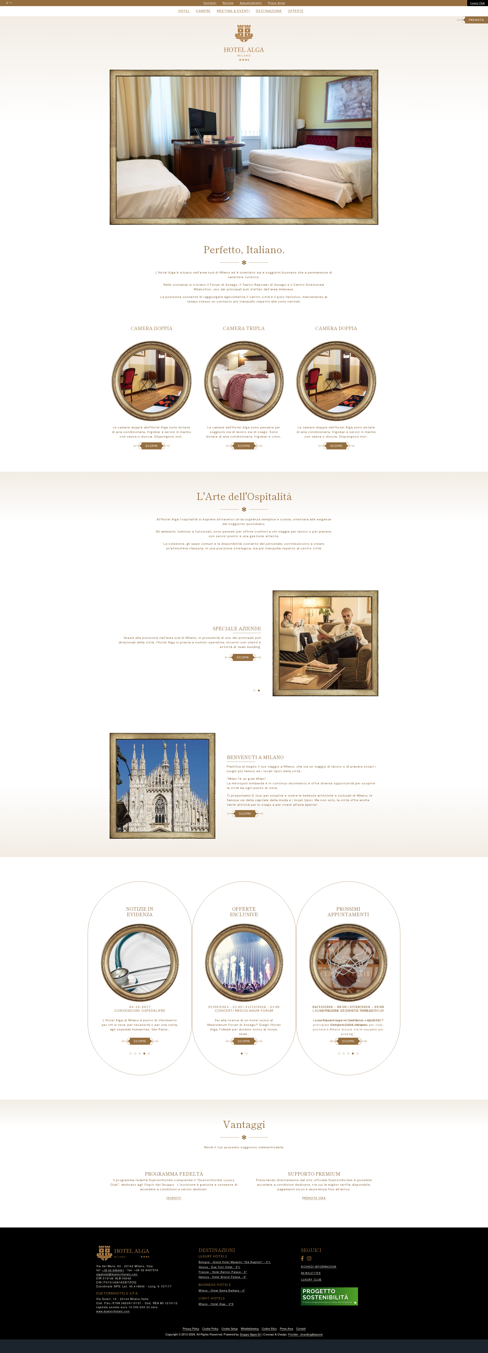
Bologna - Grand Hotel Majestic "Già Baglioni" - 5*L (235, 1262)
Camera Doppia (152, 328)
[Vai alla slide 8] (130, 1053)
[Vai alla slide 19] (357, 1053)
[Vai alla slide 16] (343, 1053)
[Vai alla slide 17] (348, 1053)
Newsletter (311, 1273)
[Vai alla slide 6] (254, 690)
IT (7, 3)
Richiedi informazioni (318, 1266)
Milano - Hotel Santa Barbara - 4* (222, 1290)
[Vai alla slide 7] (259, 690)
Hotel (184, 11)
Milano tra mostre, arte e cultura (244, 1007)
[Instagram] (310, 1259)
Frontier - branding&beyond (305, 1334)
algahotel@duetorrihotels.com (117, 1274)
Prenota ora (314, 1198)
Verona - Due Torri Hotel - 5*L (219, 1267)
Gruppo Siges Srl (250, 1334)
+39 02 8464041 (113, 1270)
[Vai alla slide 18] (353, 1053)
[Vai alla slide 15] (339, 1053)
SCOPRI (151, 446)
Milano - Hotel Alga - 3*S (216, 1304)
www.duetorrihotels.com (113, 1311)
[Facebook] (303, 1259)
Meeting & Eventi (233, 11)
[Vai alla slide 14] (246, 1053)
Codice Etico (269, 1328)
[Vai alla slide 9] (135, 1053)
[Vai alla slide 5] (253, 221)
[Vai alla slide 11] (144, 1053)
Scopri (245, 814)
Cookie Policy (210, 1328)
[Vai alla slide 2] (239, 221)
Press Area (286, 1328)
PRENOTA (476, 20)
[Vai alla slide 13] (241, 1053)
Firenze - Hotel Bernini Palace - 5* (223, 1272)
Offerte (296, 11)
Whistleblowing (250, 1328)
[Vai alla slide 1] (235, 221)
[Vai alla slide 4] (248, 221)
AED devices (140, 1011)
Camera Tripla (244, 328)
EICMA (348, 1011)
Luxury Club (477, 3)
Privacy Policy (191, 1328)
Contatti (301, 1328)
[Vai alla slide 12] (149, 1053)
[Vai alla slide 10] (139, 1053)
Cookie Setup (230, 1328)
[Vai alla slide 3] (244, 221)
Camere (203, 11)
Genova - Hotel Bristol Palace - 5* (222, 1277)
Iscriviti (174, 1198)
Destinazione (269, 11)
